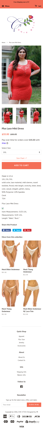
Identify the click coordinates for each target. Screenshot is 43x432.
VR (37, 412)
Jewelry (21, 342)
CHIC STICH (22, 412)
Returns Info (21, 375)
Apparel (21, 336)
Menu (7, 6)
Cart (39, 6)
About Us (21, 357)
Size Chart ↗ (21, 158)
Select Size (6, 148)
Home (3, 42)
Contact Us (21, 360)
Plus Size (21, 339)
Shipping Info (21, 372)
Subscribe (34, 405)
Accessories (22, 346)
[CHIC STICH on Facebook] (21, 387)
